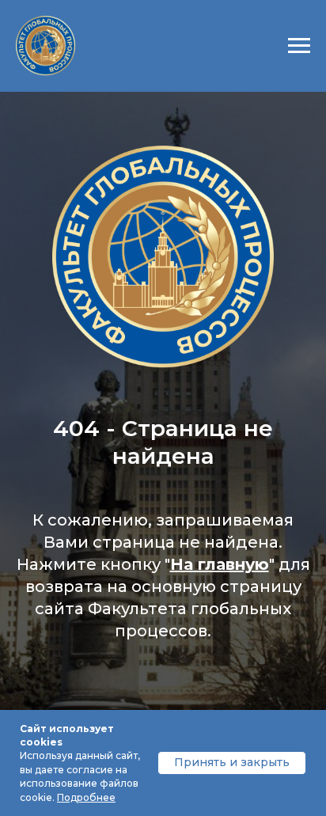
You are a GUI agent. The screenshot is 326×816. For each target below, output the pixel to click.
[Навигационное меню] (299, 46)
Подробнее (86, 797)
